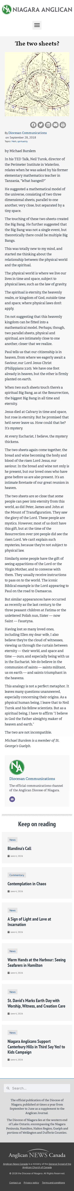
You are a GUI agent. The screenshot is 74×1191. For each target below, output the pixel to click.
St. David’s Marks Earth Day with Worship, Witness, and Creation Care (36, 1003)
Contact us (15, 1182)
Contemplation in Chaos (27, 884)
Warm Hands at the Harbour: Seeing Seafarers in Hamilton (37, 962)
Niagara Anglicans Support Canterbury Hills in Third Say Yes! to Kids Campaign (36, 1046)
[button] (37, 25)
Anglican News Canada (15, 1164)
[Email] (12, 799)
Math (14, 141)
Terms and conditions (53, 1182)
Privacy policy (31, 1182)
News (12, 839)
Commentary (16, 875)
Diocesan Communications (27, 133)
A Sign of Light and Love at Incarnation (29, 921)
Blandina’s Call (19, 848)
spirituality (22, 141)
